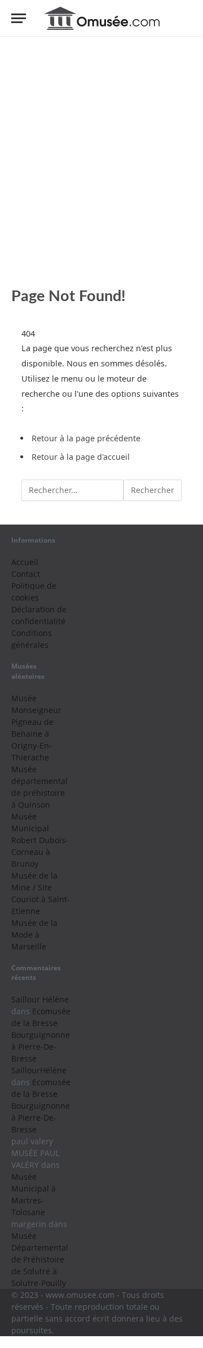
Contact (25, 573)
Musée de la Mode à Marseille (34, 934)
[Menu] (18, 18)
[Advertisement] (101, 161)
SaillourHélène (39, 1070)
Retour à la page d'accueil (81, 456)
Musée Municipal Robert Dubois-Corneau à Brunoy (39, 840)
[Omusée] (102, 18)
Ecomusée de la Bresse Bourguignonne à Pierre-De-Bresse (40, 1035)
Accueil (24, 562)
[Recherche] (187, 18)
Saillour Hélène (40, 999)
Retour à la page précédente (86, 438)
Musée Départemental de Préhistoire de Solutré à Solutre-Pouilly (39, 1259)
